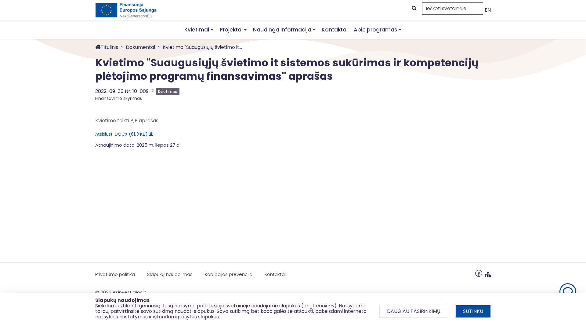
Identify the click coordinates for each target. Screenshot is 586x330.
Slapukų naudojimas (170, 274)
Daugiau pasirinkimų (413, 311)
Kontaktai (335, 29)
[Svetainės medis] (488, 273)
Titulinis (109, 47)
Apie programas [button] (375, 29)
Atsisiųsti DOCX (120, 134)
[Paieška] (413, 8)
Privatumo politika (115, 274)
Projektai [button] (231, 29)
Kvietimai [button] (196, 29)
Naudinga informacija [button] (282, 29)
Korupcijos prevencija (228, 274)
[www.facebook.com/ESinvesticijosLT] (478, 273)
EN (488, 9)
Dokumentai (140, 47)
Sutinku (473, 311)
